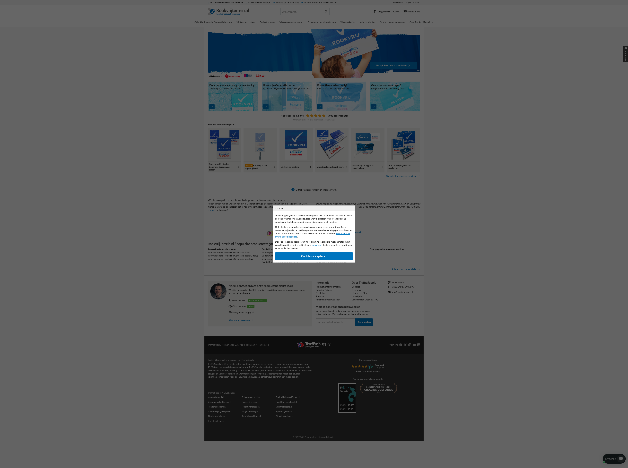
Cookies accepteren (314, 256)
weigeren (316, 245)
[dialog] (314, 234)
